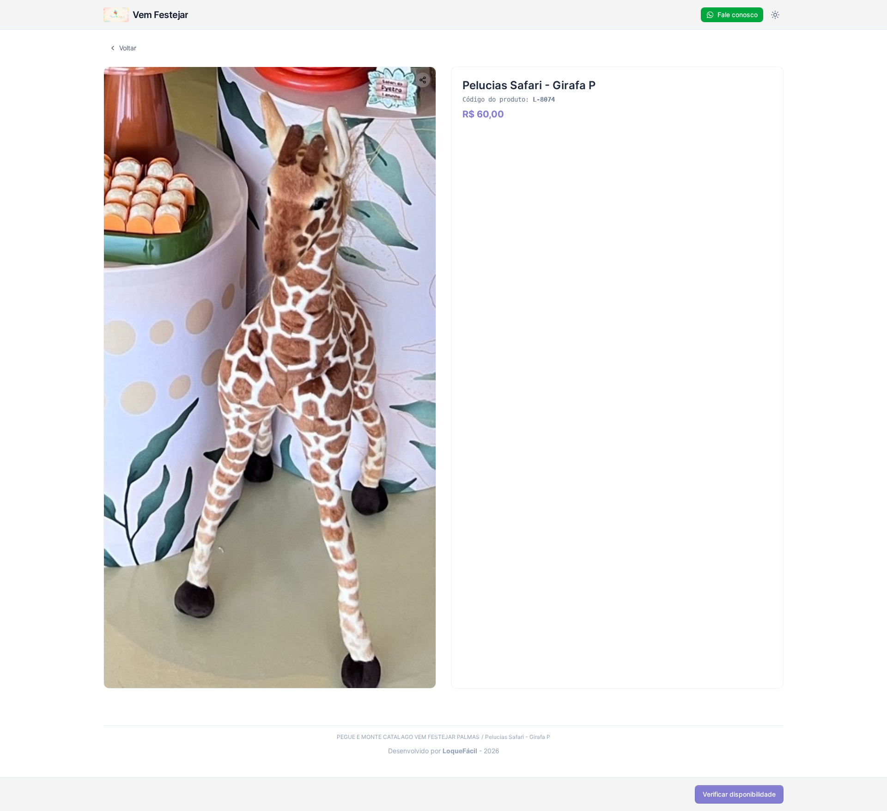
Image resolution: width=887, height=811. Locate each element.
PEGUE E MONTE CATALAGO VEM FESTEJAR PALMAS (408, 736)
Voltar (127, 48)
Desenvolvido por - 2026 (443, 751)
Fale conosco (737, 14)
